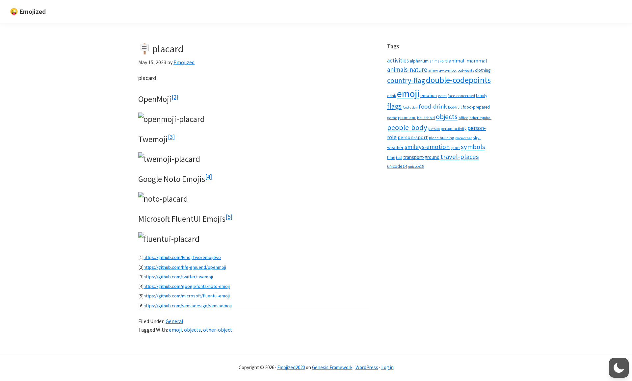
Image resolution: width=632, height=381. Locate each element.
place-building (441, 137)
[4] (208, 176)
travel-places (459, 156)
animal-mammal (468, 61)
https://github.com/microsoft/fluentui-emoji (187, 296)
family (481, 95)
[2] (174, 97)
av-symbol (448, 70)
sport (455, 147)
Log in (387, 367)
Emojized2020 (291, 367)
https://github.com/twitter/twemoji (178, 277)
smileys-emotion (427, 147)
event (442, 95)
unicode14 (397, 166)
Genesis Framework (332, 367)
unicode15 (416, 166)
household (426, 117)
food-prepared (476, 107)
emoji (175, 329)
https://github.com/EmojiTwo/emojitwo (182, 257)
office (463, 117)
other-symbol (480, 117)
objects (192, 329)
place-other (463, 138)
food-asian (410, 107)
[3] (171, 136)
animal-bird (439, 61)
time (391, 157)
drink (391, 95)
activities (398, 60)
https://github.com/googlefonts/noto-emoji (187, 286)
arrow (433, 70)
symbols (473, 146)
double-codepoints (458, 80)
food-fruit (455, 107)
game (392, 117)
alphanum (419, 61)
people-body (407, 127)
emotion (428, 95)
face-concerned (461, 95)
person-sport (413, 137)
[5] (228, 216)
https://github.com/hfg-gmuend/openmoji (185, 267)
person (434, 128)
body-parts (466, 70)
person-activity (453, 128)
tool (399, 157)
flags (394, 106)
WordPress (367, 367)
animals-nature (407, 69)
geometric (407, 117)
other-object (217, 329)
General (174, 321)
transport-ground (421, 157)
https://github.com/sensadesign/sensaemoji (188, 306)
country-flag (406, 80)
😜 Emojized (28, 11)
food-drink (433, 106)
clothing (483, 70)
